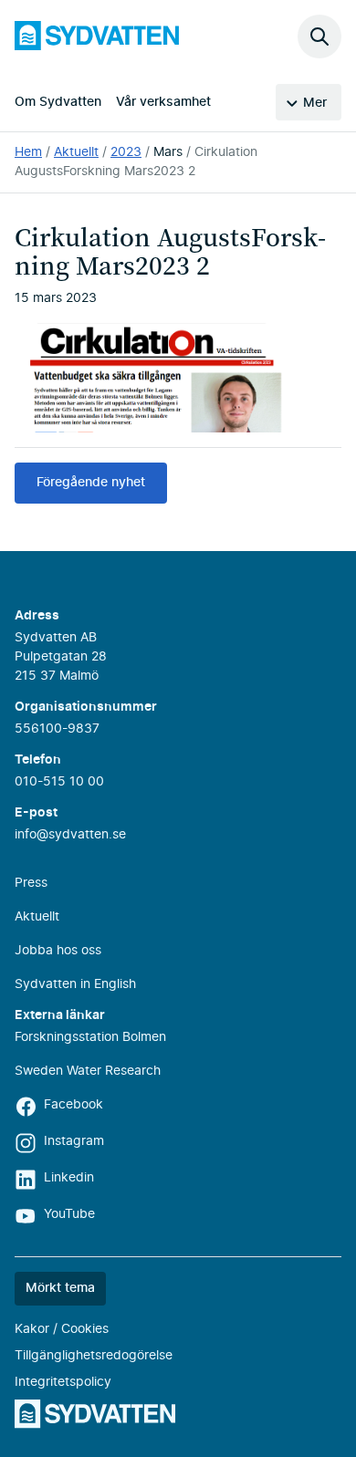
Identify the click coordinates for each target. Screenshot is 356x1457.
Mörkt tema (60, 1288)
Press (31, 883)
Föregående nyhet (91, 482)
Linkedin (69, 1177)
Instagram (74, 1141)
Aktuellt (76, 152)
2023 (125, 152)
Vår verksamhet (163, 102)
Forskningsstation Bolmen (90, 1037)
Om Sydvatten (58, 102)
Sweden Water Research (88, 1071)
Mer (315, 103)
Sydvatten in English (75, 984)
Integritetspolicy (63, 1382)
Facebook (73, 1104)
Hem (28, 152)
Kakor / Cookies (62, 1329)
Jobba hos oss (58, 950)
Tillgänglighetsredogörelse (94, 1355)
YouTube (69, 1214)
